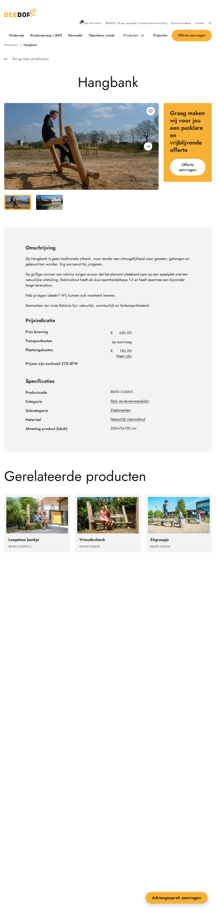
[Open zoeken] (209, 23)
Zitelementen (121, 410)
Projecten (160, 35)
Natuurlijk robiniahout (128, 419)
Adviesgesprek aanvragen (176, 898)
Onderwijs (16, 35)
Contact (199, 23)
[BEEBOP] (20, 13)
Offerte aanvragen (191, 35)
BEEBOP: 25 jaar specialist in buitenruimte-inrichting (136, 23)
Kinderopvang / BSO (46, 35)
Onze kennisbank (181, 23)
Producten (131, 35)
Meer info (124, 356)
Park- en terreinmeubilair (130, 401)
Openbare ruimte (102, 35)
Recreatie (75, 35)
